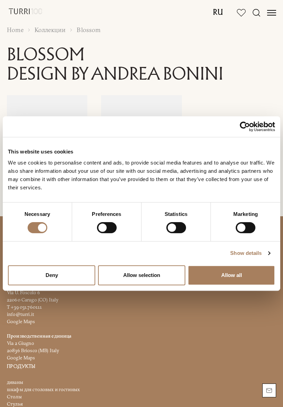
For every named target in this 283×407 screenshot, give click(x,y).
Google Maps (21, 321)
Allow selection (141, 275)
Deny (52, 275)
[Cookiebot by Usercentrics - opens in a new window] (245, 126)
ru (218, 12)
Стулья (15, 403)
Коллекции (50, 30)
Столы (14, 396)
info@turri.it (20, 314)
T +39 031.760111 (24, 307)
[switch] (107, 227)
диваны (15, 382)
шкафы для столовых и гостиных (43, 389)
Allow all (231, 275)
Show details (246, 253)
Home (15, 30)
